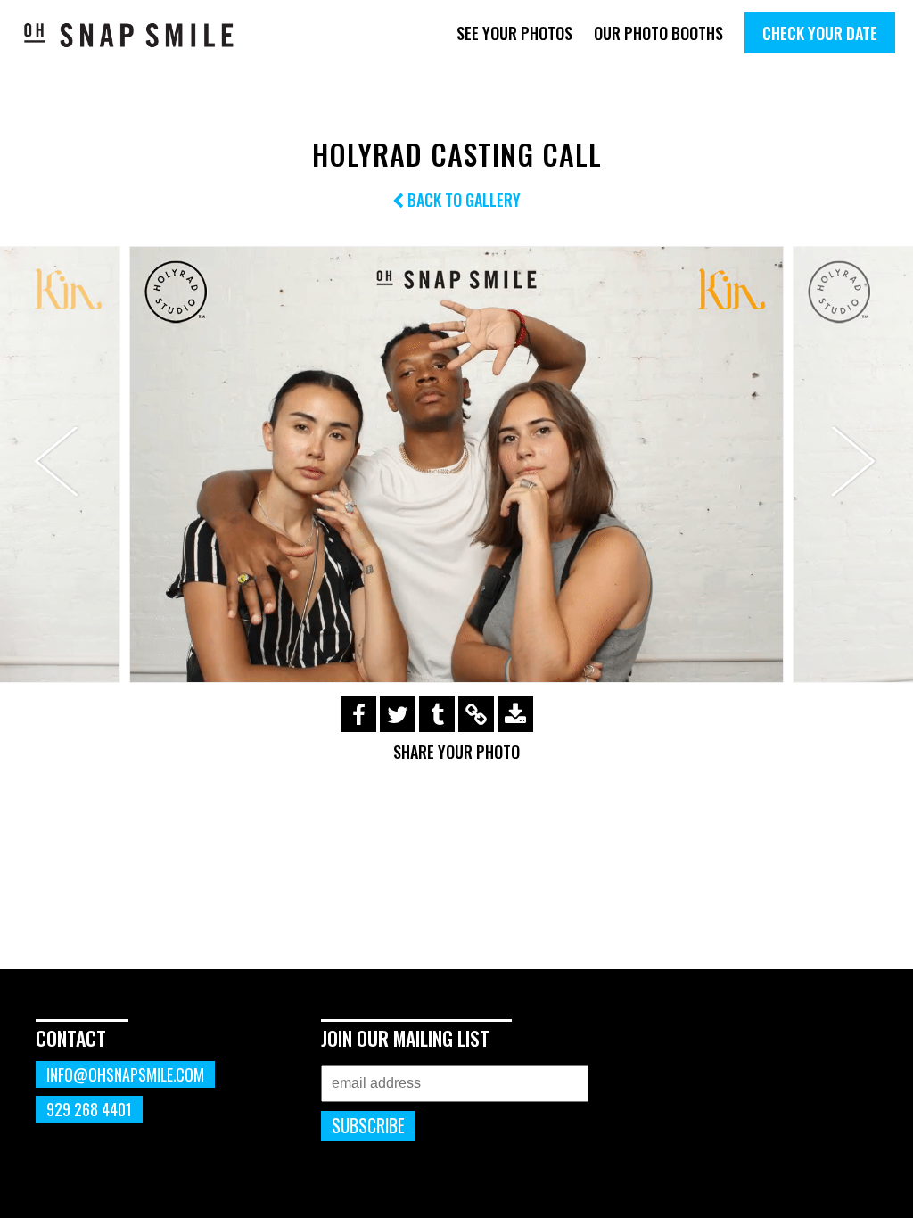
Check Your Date (819, 33)
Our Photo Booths (658, 33)
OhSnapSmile (129, 34)
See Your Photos (514, 33)
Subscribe (368, 1126)
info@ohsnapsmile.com (125, 1074)
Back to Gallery (462, 199)
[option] (456, 464)
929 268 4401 (89, 1109)
